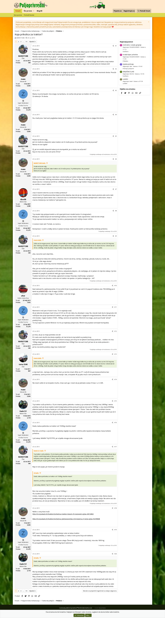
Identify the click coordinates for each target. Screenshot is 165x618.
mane (23, 79)
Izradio (100, 608)
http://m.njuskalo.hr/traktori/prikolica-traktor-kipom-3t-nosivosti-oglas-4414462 (63, 514)
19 (26, 41)
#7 (116, 189)
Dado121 (23, 411)
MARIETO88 (20, 38)
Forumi (18, 11)
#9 (116, 236)
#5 (116, 136)
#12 (115, 331)
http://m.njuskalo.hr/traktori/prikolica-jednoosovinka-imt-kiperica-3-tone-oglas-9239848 (66, 519)
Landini (125, 79)
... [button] (23, 41)
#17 (115, 447)
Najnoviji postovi (126, 42)
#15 (115, 401)
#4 (116, 114)
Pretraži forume (29, 15)
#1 (116, 46)
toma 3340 (23, 364)
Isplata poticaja (128, 64)
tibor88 (23, 199)
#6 (116, 159)
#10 (115, 285)
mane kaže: (38, 240)
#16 (115, 422)
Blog (38, 11)
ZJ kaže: (36, 473)
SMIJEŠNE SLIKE (128, 72)
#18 (115, 508)
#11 (115, 307)
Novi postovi (18, 15)
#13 (115, 354)
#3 (116, 90)
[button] (33, 11)
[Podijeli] (113, 45)
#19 (115, 530)
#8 (116, 211)
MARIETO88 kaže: (40, 163)
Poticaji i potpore (128, 68)
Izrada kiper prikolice (130, 55)
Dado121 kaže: (39, 451)
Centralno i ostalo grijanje (132, 45)
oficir (23, 296)
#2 (116, 69)
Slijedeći (32, 41)
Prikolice (125, 61)
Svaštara (125, 51)
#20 (115, 554)
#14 (115, 379)
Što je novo (28, 11)
